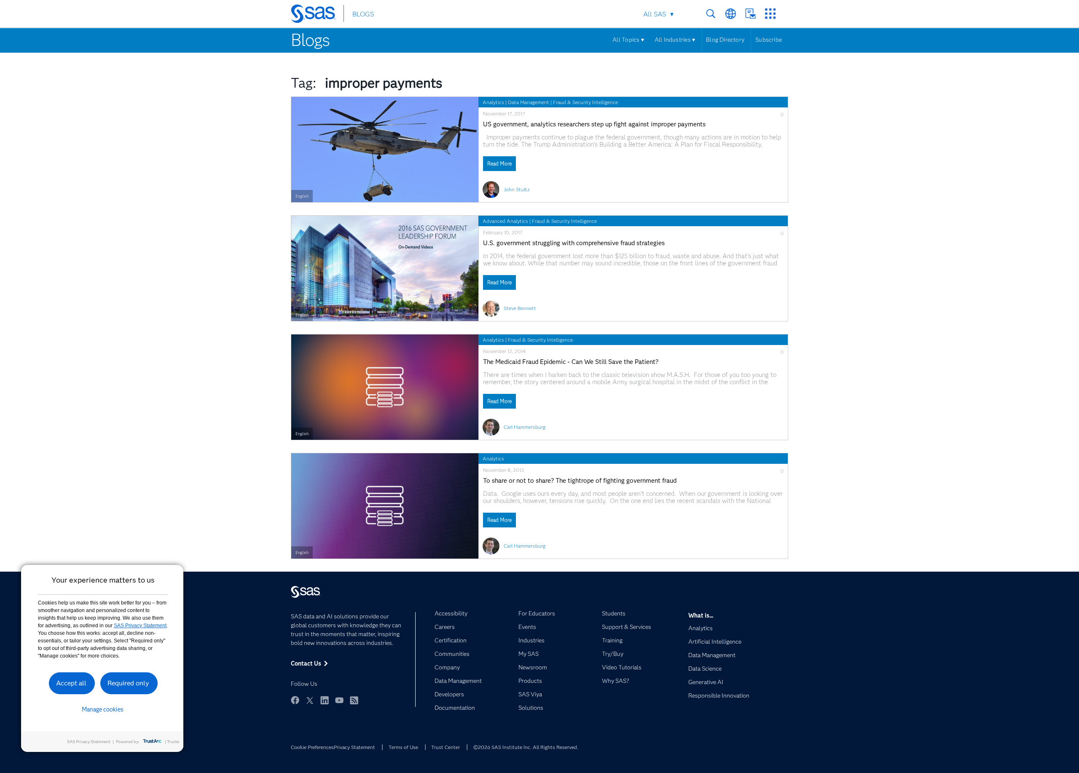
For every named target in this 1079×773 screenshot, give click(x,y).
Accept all (71, 683)
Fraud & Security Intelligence (585, 102)
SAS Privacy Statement (140, 626)
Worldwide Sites (730, 13)
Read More (499, 163)
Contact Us (750, 13)
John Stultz (517, 189)
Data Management (528, 102)
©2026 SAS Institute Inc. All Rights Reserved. (525, 747)
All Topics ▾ (628, 39)
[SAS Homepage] (317, 15)
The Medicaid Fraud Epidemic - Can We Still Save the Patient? (570, 362)
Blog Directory (725, 39)
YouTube (339, 700)
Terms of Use (403, 747)
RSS (354, 700)
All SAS (654, 14)
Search (711, 13)
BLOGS (363, 14)
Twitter (310, 700)
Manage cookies (102, 709)
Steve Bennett (520, 308)
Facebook (295, 700)
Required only (128, 683)
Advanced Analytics (505, 221)
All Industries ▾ (675, 39)
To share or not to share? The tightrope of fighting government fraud (579, 480)
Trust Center (445, 747)
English (302, 196)
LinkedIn (324, 700)
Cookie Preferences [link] (312, 747)
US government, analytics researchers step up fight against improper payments (594, 124)
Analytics (493, 102)
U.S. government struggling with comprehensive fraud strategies (574, 243)
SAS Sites (770, 13)
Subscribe (768, 39)
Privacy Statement (354, 747)
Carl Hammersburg (524, 427)
